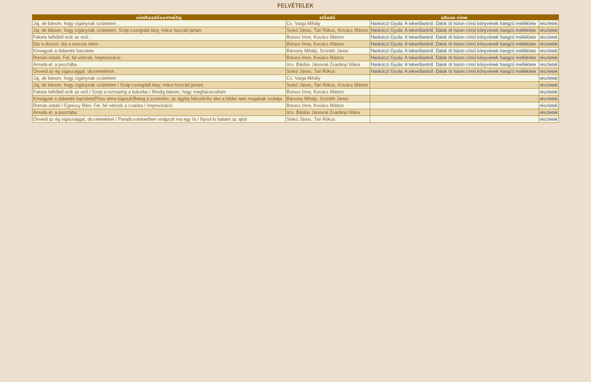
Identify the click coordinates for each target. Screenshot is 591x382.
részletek (549, 23)
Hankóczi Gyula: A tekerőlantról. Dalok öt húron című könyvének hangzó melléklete (453, 23)
